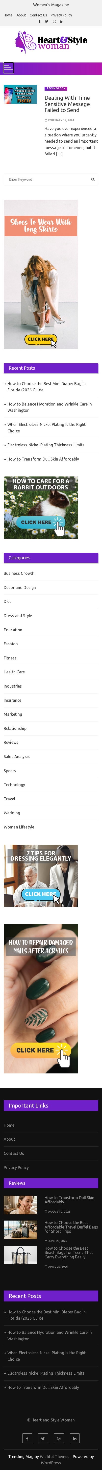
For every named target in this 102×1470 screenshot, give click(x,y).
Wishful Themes (54, 1456)
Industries (13, 686)
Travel (9, 799)
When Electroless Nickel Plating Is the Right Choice (46, 427)
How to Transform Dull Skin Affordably (43, 459)
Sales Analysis (17, 756)
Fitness (10, 658)
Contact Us (38, 15)
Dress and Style (18, 615)
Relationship (15, 728)
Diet (7, 601)
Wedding (12, 813)
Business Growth (19, 573)
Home (8, 15)
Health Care (14, 672)
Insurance (12, 700)
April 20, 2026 (58, 1266)
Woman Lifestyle (19, 827)
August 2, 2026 (59, 1211)
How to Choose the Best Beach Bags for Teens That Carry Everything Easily (69, 1252)
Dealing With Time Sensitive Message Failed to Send (67, 104)
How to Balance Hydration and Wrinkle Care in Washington (49, 407)
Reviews (11, 742)
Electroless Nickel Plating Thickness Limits (45, 445)
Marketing (13, 714)
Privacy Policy (61, 15)
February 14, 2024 (61, 120)
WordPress (51, 1463)
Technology (56, 88)
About (21, 15)
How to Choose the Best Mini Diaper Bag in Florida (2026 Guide (46, 386)
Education (13, 630)
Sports (10, 770)
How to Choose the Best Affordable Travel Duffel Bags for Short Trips (71, 1227)
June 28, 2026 (57, 1241)
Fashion (11, 644)
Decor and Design (20, 587)
